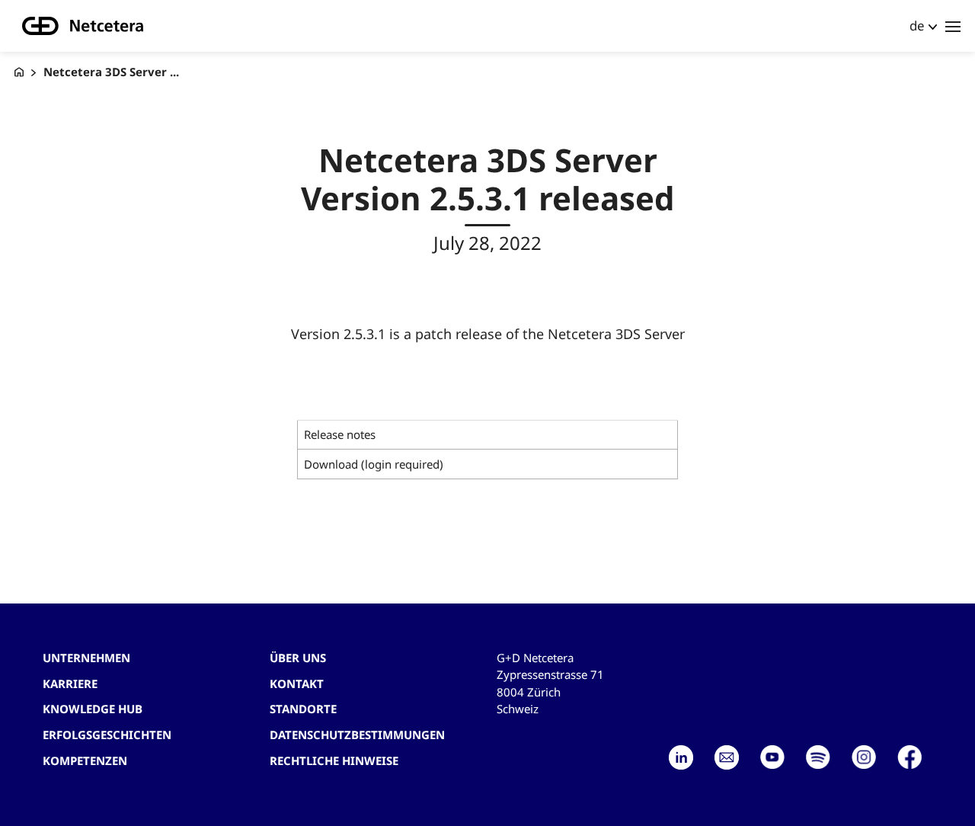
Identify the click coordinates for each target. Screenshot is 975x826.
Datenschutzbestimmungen (357, 734)
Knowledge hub (92, 708)
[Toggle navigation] (953, 25)
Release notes (340, 434)
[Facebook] (909, 757)
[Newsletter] (726, 757)
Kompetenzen (85, 760)
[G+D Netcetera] (19, 72)
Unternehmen (86, 657)
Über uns (298, 657)
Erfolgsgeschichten (107, 734)
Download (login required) (373, 464)
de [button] (917, 25)
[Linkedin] (681, 757)
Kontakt (297, 683)
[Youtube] (772, 757)
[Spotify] (818, 757)
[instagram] (864, 757)
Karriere (70, 683)
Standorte (303, 708)
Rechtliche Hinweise (334, 760)
